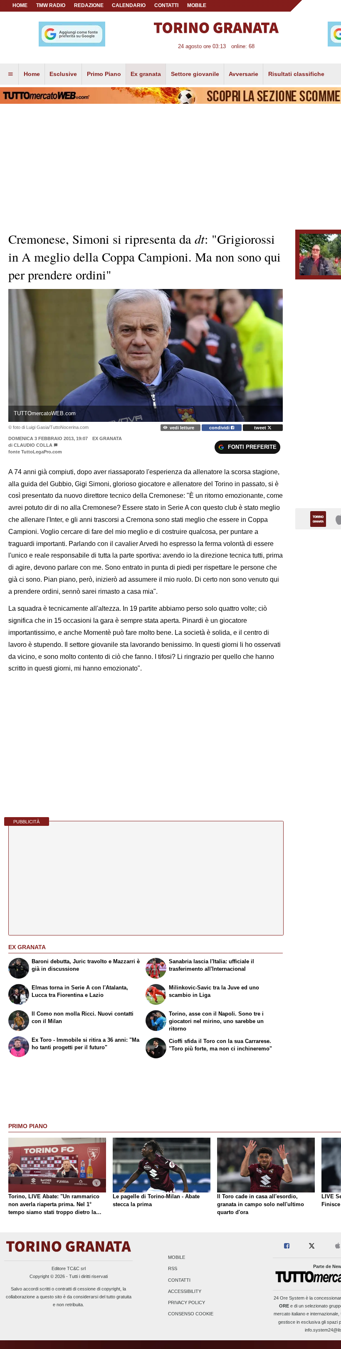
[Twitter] (311, 1246)
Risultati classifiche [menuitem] (296, 74)
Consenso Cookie (190, 1314)
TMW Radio (50, 5)
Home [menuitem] (32, 74)
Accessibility (184, 1291)
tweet (260, 427)
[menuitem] (10, 74)
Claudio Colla (34, 445)
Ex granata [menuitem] (146, 74)
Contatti (179, 1280)
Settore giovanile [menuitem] (195, 74)
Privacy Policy (186, 1302)
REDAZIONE (89, 5)
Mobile (176, 1257)
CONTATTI (166, 5)
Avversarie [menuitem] (243, 74)
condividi (220, 427)
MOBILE (196, 5)
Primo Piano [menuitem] (104, 74)
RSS (172, 1268)
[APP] (319, 518)
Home (19, 5)
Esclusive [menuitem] (63, 74)
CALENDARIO (129, 5)
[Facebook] (286, 1246)
